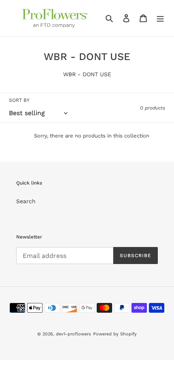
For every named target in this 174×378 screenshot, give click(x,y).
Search (26, 201)
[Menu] (160, 18)
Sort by (19, 100)
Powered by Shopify (115, 334)
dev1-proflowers (73, 334)
